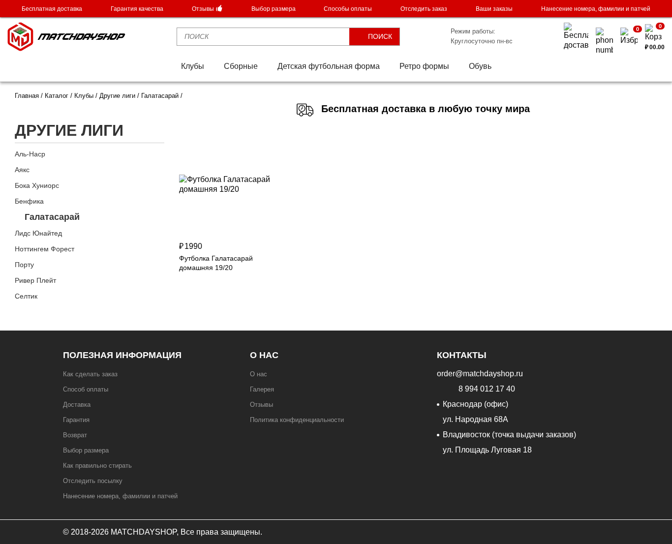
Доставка (77, 404)
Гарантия (76, 420)
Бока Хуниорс (37, 185)
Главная (27, 95)
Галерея (262, 389)
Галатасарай (52, 217)
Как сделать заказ (90, 374)
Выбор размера (273, 8)
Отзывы (203, 8)
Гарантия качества (137, 8)
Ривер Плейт (35, 280)
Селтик (26, 296)
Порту (24, 265)
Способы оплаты (348, 8)
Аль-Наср (30, 154)
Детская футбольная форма (328, 66)
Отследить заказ (423, 8)
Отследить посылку (92, 481)
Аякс (22, 170)
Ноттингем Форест (44, 249)
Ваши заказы (494, 8)
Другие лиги (117, 95)
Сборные (241, 66)
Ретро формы (424, 66)
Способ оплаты (85, 389)
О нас (258, 374)
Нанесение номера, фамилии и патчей (595, 8)
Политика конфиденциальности (297, 420)
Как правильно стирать (97, 465)
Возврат (75, 435)
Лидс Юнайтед (38, 233)
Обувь (480, 66)
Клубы (192, 66)
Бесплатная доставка (52, 8)
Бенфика (29, 201)
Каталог (56, 95)
